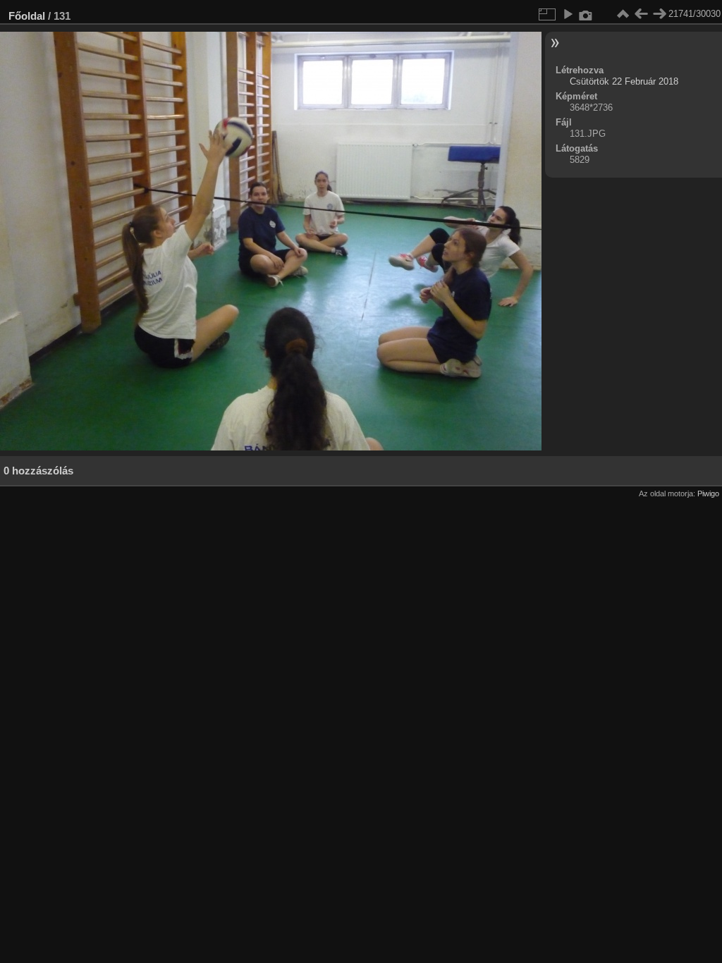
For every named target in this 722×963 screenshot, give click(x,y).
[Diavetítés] (567, 14)
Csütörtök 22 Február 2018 (624, 81)
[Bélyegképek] (622, 14)
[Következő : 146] (659, 14)
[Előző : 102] (641, 14)
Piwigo (708, 493)
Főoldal (26, 16)
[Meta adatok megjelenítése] (586, 14)
